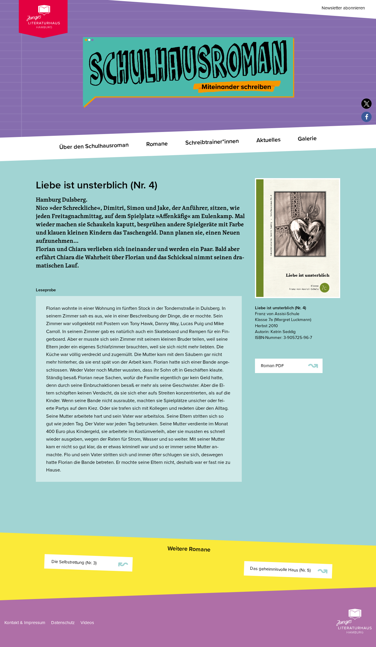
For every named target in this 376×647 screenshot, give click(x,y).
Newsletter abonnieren (343, 8)
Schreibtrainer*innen (212, 142)
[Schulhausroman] (188, 59)
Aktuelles (268, 140)
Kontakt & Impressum (24, 622)
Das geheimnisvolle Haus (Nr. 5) (289, 570)
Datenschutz (63, 622)
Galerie (307, 139)
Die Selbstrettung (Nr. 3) (89, 563)
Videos (87, 622)
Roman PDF (289, 365)
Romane (157, 144)
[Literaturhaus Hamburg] (354, 621)
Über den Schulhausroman (94, 146)
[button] (366, 103)
